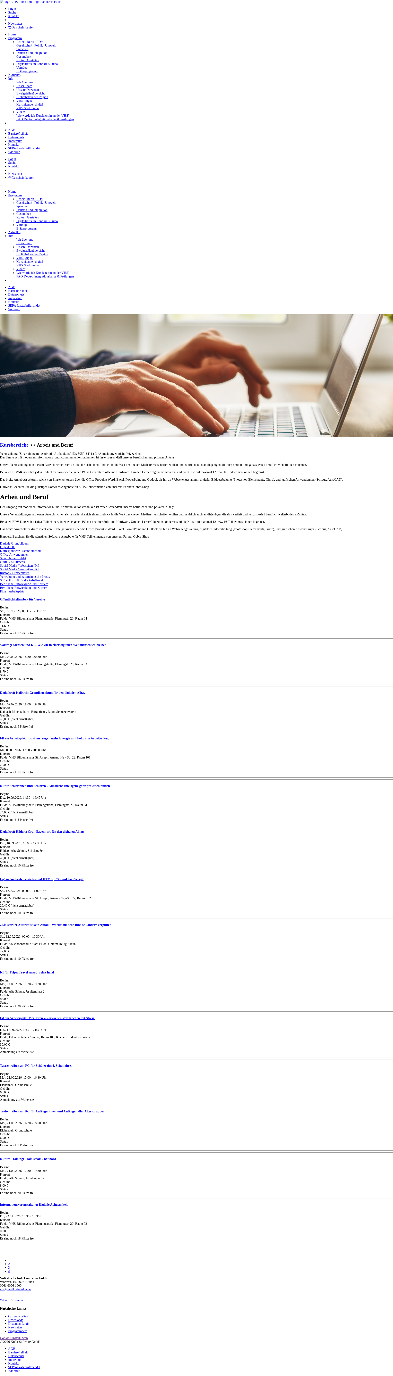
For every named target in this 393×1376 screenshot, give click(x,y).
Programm (15, 38)
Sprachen (22, 49)
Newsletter (15, 23)
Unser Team (24, 86)
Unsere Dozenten (27, 89)
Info (11, 78)
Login (12, 8)
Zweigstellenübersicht (30, 93)
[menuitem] (200, 9)
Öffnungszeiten (18, 1316)
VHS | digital (24, 100)
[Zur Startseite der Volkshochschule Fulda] (30, 1)
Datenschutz (16, 137)
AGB (11, 130)
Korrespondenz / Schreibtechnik (21, 551)
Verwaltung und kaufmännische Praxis (25, 576)
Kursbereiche (14, 445)
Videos (20, 112)
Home (12, 34)
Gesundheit (23, 56)
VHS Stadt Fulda (27, 108)
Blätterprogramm (27, 71)
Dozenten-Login (18, 1323)
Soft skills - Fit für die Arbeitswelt (22, 580)
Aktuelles (14, 75)
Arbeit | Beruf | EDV (29, 41)
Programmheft (17, 1331)
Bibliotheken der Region (32, 97)
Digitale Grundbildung (14, 543)
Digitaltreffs (7, 547)
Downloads (15, 1320)
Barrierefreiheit (18, 133)
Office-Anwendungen (14, 554)
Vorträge (21, 67)
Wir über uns (24, 82)
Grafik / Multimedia (13, 562)
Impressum (15, 141)
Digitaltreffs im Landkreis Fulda (37, 64)
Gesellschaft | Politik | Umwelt (35, 45)
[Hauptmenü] (1, 185)
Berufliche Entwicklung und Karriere (24, 584)
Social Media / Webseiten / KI (19, 565)
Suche (12, 12)
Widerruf (14, 152)
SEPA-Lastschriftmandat (24, 148)
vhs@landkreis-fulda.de (15, 1289)
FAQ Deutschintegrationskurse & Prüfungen (45, 119)
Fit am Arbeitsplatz (12, 591)
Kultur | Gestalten (27, 60)
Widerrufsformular (12, 1300)
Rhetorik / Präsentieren (14, 573)
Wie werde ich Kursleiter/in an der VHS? (43, 115)
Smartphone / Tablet (13, 558)
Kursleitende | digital (29, 104)
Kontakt (13, 16)
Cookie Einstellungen (14, 1338)
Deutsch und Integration (31, 53)
